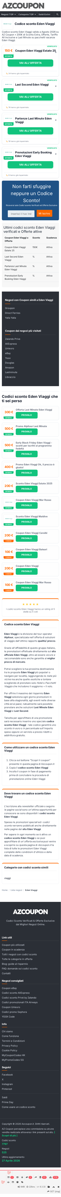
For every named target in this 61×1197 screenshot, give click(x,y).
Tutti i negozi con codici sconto (19, 954)
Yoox (8, 358)
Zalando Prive (12, 338)
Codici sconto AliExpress (16, 992)
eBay (8, 353)
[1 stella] (23, 604)
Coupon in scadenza (13, 949)
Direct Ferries (12, 312)
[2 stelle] (27, 604)
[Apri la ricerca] (57, 14)
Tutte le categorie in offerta (17, 959)
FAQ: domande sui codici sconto (19, 968)
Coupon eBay (9, 988)
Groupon (10, 308)
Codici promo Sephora (14, 1011)
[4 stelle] (33, 604)
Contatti (6, 973)
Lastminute (11, 372)
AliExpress (11, 343)
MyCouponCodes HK (13, 1055)
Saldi (4, 1097)
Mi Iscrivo (44, 213)
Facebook (7, 1074)
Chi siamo (7, 1031)
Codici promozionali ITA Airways (20, 1002)
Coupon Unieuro (11, 1007)
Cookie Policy (9, 1050)
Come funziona (10, 1036)
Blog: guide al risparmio (15, 963)
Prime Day (7, 1102)
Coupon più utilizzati (13, 944)
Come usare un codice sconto (18, 1107)
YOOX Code (8, 1016)
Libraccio (10, 377)
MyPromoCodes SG (13, 1059)
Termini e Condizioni (13, 1040)
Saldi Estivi (44, 14)
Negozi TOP (7, 14)
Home (5, 890)
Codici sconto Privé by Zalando (19, 997)
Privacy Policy (10, 1045)
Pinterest (7, 1088)
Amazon (9, 367)
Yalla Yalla (10, 317)
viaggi (7, 878)
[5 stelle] (37, 604)
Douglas (9, 362)
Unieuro (9, 348)
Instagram (7, 1084)
